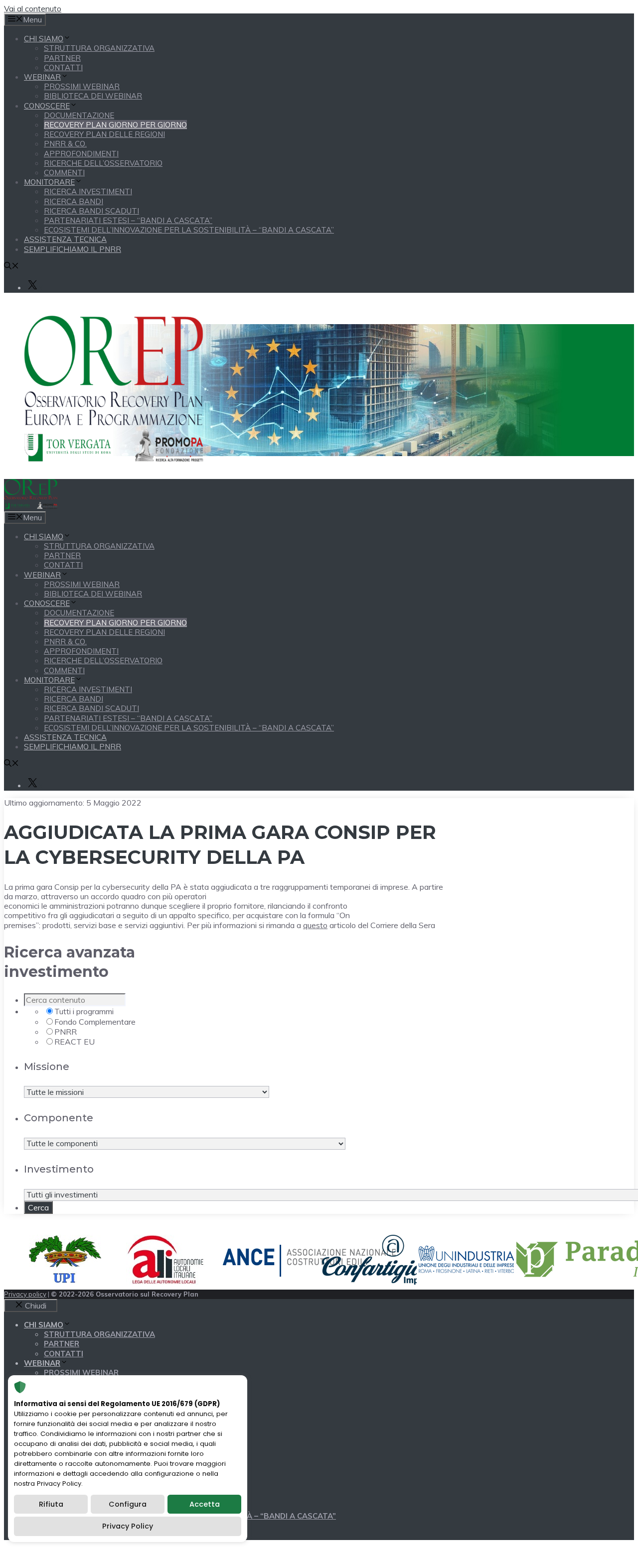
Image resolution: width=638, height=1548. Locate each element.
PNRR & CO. (65, 143)
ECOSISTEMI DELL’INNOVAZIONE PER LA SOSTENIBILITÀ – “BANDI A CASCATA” (189, 230)
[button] (11, 266)
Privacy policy (25, 1294)
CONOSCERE (47, 106)
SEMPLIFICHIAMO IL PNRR (72, 249)
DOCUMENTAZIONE (79, 115)
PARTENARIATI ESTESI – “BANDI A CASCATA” (128, 220)
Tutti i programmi (84, 1011)
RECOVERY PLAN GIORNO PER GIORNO (115, 124)
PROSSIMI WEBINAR (82, 86)
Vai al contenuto (32, 8)
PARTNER (62, 58)
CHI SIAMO (43, 38)
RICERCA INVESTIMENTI (88, 191)
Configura (128, 1504)
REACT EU (74, 1042)
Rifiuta (51, 1504)
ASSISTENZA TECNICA (65, 239)
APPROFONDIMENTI (81, 153)
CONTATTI (63, 67)
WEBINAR (42, 77)
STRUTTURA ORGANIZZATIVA (99, 48)
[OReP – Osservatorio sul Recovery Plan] (30, 506)
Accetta (204, 1504)
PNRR (65, 1032)
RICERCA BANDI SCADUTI (91, 211)
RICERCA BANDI (73, 201)
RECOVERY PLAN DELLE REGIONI (104, 134)
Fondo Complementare (95, 1022)
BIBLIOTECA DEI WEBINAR (93, 96)
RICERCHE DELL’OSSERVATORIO (103, 163)
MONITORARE (49, 182)
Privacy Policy (127, 1526)
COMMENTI (64, 172)
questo (315, 925)
